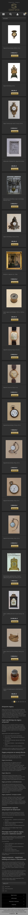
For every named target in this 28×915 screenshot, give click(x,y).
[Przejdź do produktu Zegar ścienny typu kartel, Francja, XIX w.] (14, 110)
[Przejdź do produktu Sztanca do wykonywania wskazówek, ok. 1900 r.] (14, 675)
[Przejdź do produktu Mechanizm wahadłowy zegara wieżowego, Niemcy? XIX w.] (14, 185)
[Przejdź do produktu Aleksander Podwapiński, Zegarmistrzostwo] (14, 147)
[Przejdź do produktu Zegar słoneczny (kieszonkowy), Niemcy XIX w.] (14, 638)
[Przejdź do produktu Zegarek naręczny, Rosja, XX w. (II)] (14, 336)
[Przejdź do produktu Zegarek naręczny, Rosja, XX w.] (14, 374)
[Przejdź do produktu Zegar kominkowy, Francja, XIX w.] (14, 223)
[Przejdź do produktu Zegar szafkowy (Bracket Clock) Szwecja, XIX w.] (14, 600)
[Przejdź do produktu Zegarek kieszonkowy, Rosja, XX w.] (14, 487)
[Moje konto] (17, 14)
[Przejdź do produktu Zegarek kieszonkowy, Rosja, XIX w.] (14, 449)
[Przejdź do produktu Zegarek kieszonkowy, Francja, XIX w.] (14, 411)
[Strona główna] (14, 7)
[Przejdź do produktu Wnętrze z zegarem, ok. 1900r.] (14, 261)
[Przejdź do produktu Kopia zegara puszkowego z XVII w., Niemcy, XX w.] (14, 298)
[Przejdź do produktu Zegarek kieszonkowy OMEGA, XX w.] (14, 34)
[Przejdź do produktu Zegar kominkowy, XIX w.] (14, 72)
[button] (3, 14)
